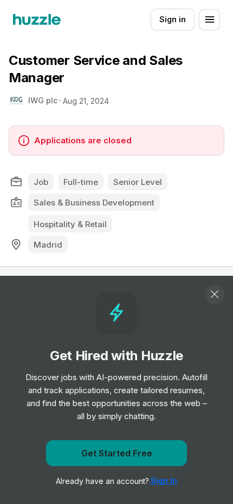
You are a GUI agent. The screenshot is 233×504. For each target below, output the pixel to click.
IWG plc (42, 100)
